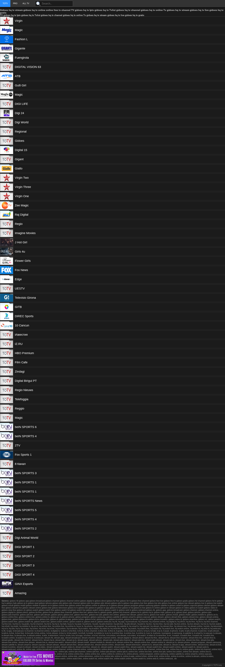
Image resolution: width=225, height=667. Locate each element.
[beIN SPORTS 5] (6, 510)
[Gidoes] (6, 141)
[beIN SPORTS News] (6, 501)
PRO (15, 3)
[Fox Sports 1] (6, 455)
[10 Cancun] (6, 325)
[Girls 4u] (6, 251)
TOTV (5, 3)
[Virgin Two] (6, 178)
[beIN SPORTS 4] (6, 436)
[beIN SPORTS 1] (6, 482)
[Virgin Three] (6, 187)
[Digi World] (6, 122)
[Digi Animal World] (6, 538)
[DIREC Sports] (6, 316)
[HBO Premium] (6, 353)
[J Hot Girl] (6, 242)
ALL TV (26, 3)
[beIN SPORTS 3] (6, 473)
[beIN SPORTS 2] (6, 528)
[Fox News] (6, 270)
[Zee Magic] (6, 205)
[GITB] (6, 307)
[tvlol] (28, 664)
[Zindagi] (6, 371)
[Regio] (6, 224)
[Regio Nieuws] (6, 390)
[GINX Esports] (6, 584)
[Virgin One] (6, 196)
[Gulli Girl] (6, 85)
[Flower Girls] (6, 261)
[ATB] (6, 76)
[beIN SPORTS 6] (6, 427)
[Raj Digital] (6, 215)
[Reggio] (6, 408)
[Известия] (6, 335)
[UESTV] (6, 288)
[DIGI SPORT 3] (6, 565)
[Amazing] (6, 593)
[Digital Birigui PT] (6, 381)
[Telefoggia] (6, 399)
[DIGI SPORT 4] (6, 575)
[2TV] (6, 445)
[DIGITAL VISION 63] (6, 67)
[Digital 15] (6, 150)
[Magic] (6, 30)
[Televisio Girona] (6, 298)
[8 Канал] (6, 464)
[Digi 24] (6, 113)
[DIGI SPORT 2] (6, 556)
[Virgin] (6, 21)
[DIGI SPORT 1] (6, 547)
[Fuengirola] (6, 58)
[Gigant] (6, 159)
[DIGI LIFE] (6, 104)
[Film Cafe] (6, 362)
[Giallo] (6, 168)
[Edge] (6, 279)
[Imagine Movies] (6, 233)
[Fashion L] (6, 39)
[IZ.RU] (6, 344)
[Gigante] (6, 48)
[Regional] (6, 131)
